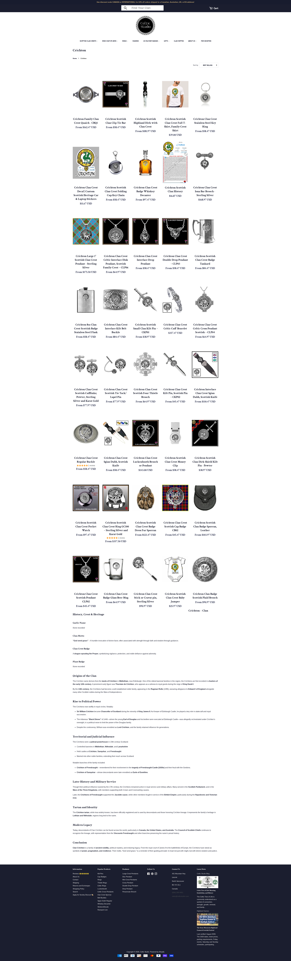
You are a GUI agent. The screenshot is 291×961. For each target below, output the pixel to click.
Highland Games (203, 911)
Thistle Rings (102, 883)
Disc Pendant (127, 877)
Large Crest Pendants (130, 874)
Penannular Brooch (129, 892)
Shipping (76, 883)
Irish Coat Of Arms (109, 41)
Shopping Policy (78, 889)
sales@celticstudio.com (180, 896)
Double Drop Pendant (130, 886)
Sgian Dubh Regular (105, 901)
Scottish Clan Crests (88, 41)
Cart (216, 8)
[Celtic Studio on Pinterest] (152, 874)
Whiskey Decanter (104, 904)
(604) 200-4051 (177, 892)
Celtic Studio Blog (203, 874)
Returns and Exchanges (81, 886)
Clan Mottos (179, 41)
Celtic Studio (144, 952)
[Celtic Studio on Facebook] (148, 874)
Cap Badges (102, 877)
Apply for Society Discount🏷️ (83, 895)
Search (75, 892)
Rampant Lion (103, 910)
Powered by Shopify (157, 952)
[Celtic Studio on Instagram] (156, 874)
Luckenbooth (102, 889)
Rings (124, 41)
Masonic (136, 41)
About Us (192, 41)
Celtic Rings (102, 886)
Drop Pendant (127, 889)
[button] (82, 466)
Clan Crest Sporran (104, 895)
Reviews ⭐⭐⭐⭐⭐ (81, 874)
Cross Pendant (127, 883)
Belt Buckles (102, 898)
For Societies (206, 41)
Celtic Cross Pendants (105, 892)
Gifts (166, 41)
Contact (75, 880)
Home (75, 58)
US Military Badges (150, 41)
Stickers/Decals (103, 907)
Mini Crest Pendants (129, 880)
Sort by (195, 65)
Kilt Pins (100, 874)
